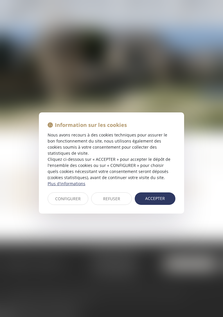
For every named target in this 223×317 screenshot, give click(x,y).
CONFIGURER (68, 198)
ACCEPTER (155, 198)
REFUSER (111, 198)
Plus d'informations (66, 183)
